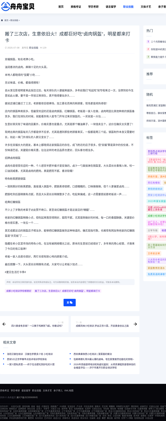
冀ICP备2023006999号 (27, 397)
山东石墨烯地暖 (25, 413)
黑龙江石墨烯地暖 (152, 411)
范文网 (105, 406)
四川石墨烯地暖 (77, 416)
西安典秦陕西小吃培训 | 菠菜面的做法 (93, 354)
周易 (33, 406)
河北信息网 (88, 406)
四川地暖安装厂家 (93, 416)
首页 (61, 6)
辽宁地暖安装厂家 (99, 411)
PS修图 (63, 406)
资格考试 (66, 418)
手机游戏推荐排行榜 (18, 418)
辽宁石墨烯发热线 (52, 411)
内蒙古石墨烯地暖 (157, 413)
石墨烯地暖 (142, 409)
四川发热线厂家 (62, 416)
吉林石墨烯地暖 (20, 411)
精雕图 (112, 406)
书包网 (106, 409)
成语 (99, 418)
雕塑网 (31, 418)
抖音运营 (149, 418)
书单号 (46, 409)
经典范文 (144, 406)
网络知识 (13, 409)
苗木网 (136, 416)
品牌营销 (22, 409)
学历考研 (93, 6)
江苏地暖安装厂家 (30, 416)
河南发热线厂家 (73, 413)
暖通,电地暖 (127, 416)
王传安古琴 (154, 253)
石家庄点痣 (154, 406)
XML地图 (68, 390)
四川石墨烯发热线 (46, 416)
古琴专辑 (153, 230)
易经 (38, 406)
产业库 (79, 406)
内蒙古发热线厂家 (140, 413)
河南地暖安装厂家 (104, 413)
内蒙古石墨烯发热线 (122, 413)
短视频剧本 (79, 409)
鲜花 (110, 416)
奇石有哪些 (154, 182)
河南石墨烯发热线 (57, 413)
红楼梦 (151, 416)
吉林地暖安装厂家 (35, 411)
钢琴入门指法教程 (156, 409)
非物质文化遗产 (123, 406)
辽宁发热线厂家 (68, 411)
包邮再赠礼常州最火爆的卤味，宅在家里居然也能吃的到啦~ (104, 359)
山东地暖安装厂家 (41, 413)
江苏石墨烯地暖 (14, 416)
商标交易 (31, 409)
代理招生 (45, 406)
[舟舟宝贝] (17, 6)
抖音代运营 (16, 406)
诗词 (104, 416)
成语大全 (57, 418)
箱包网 (113, 409)
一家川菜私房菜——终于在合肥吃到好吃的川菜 (31, 364)
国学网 (64, 409)
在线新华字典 (130, 409)
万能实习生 (55, 409)
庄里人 (39, 409)
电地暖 (120, 409)
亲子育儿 (58, 390)
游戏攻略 (26, 406)
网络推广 (54, 406)
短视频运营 (139, 418)
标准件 (88, 409)
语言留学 (111, 6)
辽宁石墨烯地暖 (83, 411)
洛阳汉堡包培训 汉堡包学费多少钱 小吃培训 (30, 354)
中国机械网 (160, 416)
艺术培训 (48, 418)
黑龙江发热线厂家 (135, 411)
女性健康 (4, 418)
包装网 (92, 418)
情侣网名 (135, 406)
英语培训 (75, 418)
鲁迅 (71, 409)
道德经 (143, 416)
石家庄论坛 (97, 409)
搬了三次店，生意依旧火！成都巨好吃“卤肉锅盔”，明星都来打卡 (67, 291)
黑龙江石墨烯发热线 (117, 411)
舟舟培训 (39, 418)
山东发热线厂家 (10, 413)
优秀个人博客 (127, 418)
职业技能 (128, 6)
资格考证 (76, 6)
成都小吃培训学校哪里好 (18, 291)
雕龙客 (110, 418)
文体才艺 (146, 6)
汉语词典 (117, 416)
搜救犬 (98, 406)
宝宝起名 (71, 406)
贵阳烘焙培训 (155, 189)
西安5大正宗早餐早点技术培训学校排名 (27, 359)
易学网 (117, 418)
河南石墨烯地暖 (88, 413)
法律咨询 (4, 409)
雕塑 (104, 418)
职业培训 (84, 418)
